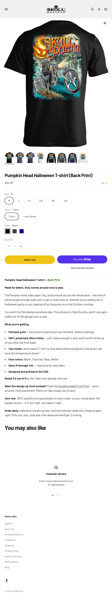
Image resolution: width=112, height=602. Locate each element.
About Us (9, 529)
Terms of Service (13, 556)
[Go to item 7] (72, 158)
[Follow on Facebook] (7, 580)
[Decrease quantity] (9, 246)
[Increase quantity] (21, 246)
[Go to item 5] (51, 158)
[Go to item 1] (9, 158)
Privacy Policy (11, 550)
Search (8, 523)
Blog (7, 567)
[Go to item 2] (19, 158)
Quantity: (9, 239)
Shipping (9, 545)
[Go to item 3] (30, 158)
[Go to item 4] (41, 158)
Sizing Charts (11, 561)
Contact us (10, 540)
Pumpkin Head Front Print (73, 386)
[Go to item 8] (83, 158)
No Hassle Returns (14, 534)
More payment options (82, 267)
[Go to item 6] (61, 158)
